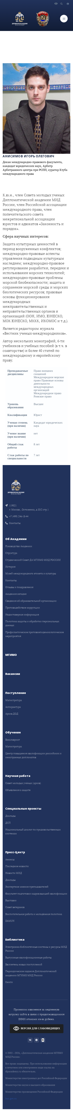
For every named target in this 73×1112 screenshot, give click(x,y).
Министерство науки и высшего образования (30, 1085)
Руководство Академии (18, 546)
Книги (9, 982)
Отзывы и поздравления (19, 587)
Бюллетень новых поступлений (23, 964)
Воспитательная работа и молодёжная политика (33, 914)
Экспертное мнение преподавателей (26, 886)
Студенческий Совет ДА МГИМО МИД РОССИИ (33, 560)
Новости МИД (13, 873)
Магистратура (13, 700)
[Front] (16, 486)
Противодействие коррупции (22, 607)
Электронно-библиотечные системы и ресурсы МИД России (36, 949)
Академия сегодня (15, 594)
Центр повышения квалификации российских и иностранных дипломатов (33, 755)
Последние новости (17, 866)
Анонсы (10, 859)
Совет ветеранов (14, 907)
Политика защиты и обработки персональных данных (32, 623)
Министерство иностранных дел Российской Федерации (36, 1078)
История (10, 566)
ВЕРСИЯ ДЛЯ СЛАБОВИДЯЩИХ (40, 1028)
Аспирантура (13, 707)
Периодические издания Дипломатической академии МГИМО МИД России (31, 973)
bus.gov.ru (11, 1098)
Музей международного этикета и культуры (30, 573)
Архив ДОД (11, 713)
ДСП (8, 823)
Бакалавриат (12, 739)
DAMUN (9, 921)
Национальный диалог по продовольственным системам (33, 831)
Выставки (10, 900)
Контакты (15, 523)
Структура (11, 553)
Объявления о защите (17, 790)
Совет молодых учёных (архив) (23, 783)
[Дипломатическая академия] (20, 19)
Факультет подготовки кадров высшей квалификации (36, 893)
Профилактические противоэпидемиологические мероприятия (34, 634)
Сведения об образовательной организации (31, 601)
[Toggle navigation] (64, 18)
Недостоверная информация (22, 614)
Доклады (10, 816)
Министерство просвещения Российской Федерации (34, 1091)
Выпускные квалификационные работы (28, 957)
